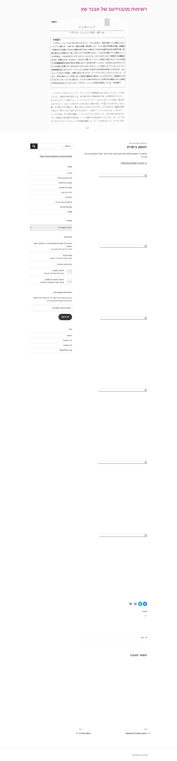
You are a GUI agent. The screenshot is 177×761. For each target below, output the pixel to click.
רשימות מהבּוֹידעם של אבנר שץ (114, 9)
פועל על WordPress (140, 755)
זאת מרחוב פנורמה (64, 264)
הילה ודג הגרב (66, 192)
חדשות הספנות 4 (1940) (54, 279)
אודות (70, 173)
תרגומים (69, 197)
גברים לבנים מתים (65, 178)
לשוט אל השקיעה (65, 188)
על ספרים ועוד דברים (64, 202)
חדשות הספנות (58, 270)
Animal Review (66, 207)
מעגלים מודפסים (65, 183)
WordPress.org (66, 350)
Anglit (70, 212)
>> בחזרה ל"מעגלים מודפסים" (134, 163)
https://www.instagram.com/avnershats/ (56, 156)
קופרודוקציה (67, 255)
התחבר (69, 336)
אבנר (130, 143)
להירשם (65, 317)
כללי (142, 637)
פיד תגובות (67, 345)
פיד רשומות (67, 340)
